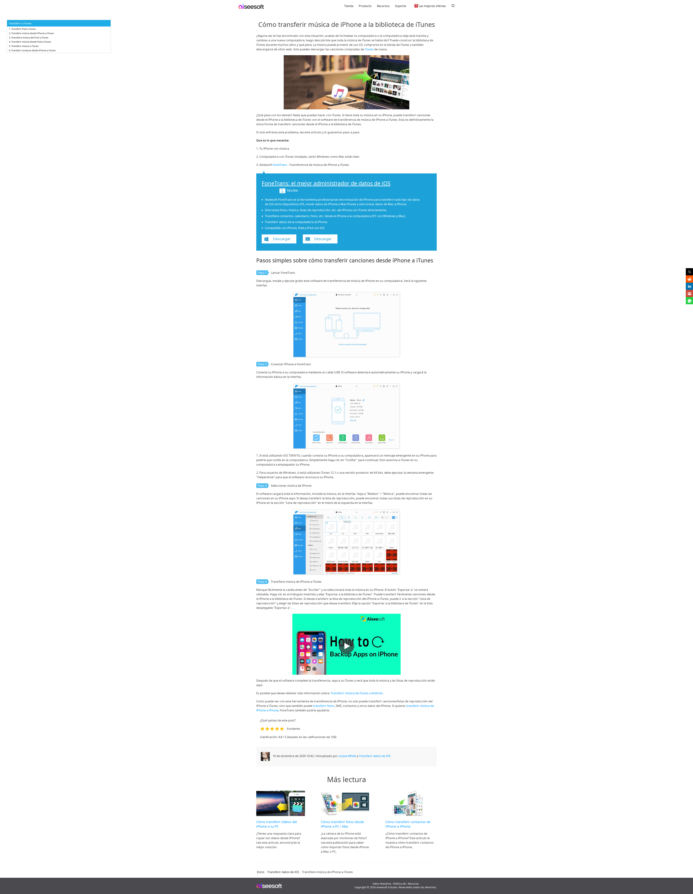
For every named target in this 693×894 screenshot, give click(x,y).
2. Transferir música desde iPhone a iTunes (31, 33)
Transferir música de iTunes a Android (356, 693)
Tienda (348, 6)
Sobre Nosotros (381, 883)
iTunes (369, 49)
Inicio (260, 872)
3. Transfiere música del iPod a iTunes (28, 37)
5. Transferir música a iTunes (24, 46)
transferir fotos (323, 706)
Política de (399, 883)
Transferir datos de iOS (375, 756)
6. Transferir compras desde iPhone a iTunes (32, 50)
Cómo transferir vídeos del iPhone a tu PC (276, 824)
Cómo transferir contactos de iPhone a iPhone (407, 824)
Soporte (400, 6)
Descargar (281, 238)
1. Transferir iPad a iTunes (22, 28)
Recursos (383, 6)
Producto (365, 6)
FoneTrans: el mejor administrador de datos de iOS (326, 183)
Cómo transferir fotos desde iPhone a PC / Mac (342, 824)
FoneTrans (280, 165)
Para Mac (292, 190)
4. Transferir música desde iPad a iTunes (30, 41)
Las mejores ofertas (432, 6)
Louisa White (347, 756)
